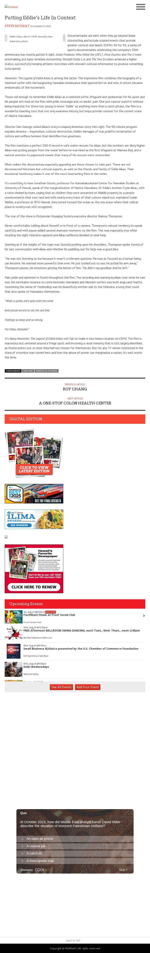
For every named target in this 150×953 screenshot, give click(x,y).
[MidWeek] (40, 7)
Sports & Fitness (46, 371)
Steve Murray (17, 26)
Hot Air (28, 371)
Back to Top (73, 940)
